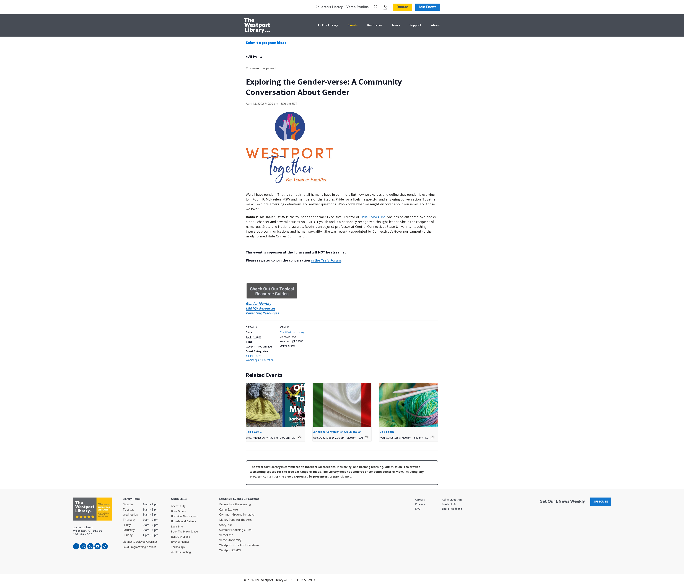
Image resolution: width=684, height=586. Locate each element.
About (435, 25)
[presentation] (275, 405)
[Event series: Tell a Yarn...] (299, 437)
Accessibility (178, 506)
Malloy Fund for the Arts (235, 520)
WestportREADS (230, 550)
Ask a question (452, 500)
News (396, 25)
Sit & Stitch (386, 431)
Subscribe (600, 501)
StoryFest (225, 525)
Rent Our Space (180, 537)
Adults (249, 356)
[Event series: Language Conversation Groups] (366, 437)
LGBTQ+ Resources (260, 308)
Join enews (427, 7)
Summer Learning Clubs (235, 530)
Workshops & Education (260, 360)
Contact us (449, 504)
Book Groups (178, 511)
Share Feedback (452, 509)
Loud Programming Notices (139, 547)
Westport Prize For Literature (239, 545)
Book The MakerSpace (184, 531)
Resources (374, 25)
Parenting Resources (262, 313)
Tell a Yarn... (254, 431)
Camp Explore (228, 509)
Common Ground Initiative (237, 514)
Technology (178, 547)
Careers (420, 500)
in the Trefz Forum (326, 260)
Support (415, 25)
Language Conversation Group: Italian (337, 431)
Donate (402, 7)
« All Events (254, 57)
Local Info (177, 526)
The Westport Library (292, 332)
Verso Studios (357, 7)
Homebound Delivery (183, 521)
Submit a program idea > (266, 43)
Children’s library (329, 7)
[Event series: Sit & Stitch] (432, 437)
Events (352, 25)
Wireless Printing (181, 552)
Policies (420, 504)
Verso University (230, 540)
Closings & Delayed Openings (140, 542)
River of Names (180, 542)
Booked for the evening (235, 504)
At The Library (327, 25)
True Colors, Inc (372, 217)
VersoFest (226, 535)
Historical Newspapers (184, 516)
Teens (257, 356)
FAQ (417, 509)
